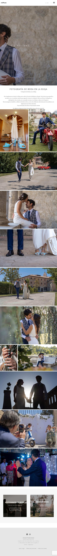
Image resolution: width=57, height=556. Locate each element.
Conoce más (15, 509)
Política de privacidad (31, 548)
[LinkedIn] (27, 534)
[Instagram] (29, 534)
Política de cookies (42, 548)
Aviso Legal (21, 548)
